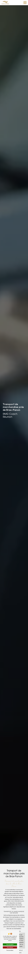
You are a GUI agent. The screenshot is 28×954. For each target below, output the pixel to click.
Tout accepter (10, 944)
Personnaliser (9, 950)
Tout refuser (10, 947)
